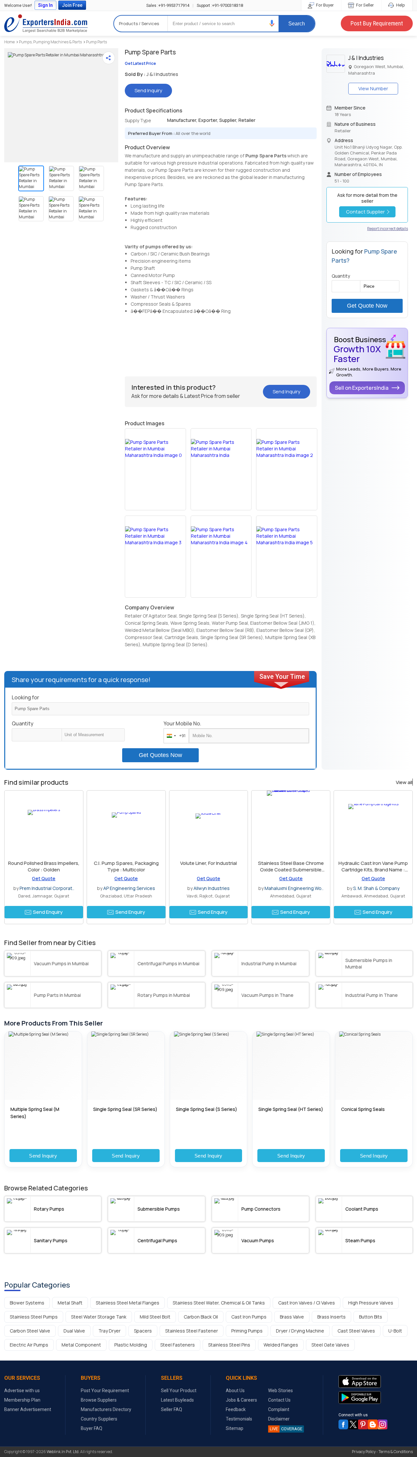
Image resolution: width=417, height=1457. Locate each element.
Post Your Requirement (105, 1390)
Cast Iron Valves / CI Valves (306, 1303)
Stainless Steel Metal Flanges (127, 1303)
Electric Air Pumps (29, 1345)
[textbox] (93, 734)
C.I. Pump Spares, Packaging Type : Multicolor (126, 866)
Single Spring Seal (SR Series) (125, 1109)
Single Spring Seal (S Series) (206, 1109)
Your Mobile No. (182, 723)
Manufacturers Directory (106, 1409)
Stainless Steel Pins (229, 1345)
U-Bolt (395, 1331)
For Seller (364, 5)
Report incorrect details (387, 228)
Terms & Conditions (396, 1451)
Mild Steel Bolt (155, 1317)
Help (400, 5)
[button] (272, 23)
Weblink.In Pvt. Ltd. (63, 1451)
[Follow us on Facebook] (343, 1424)
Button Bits (370, 1317)
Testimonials (239, 1418)
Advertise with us (22, 1390)
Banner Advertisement (27, 1409)
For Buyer (324, 5)
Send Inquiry (43, 1155)
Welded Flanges (281, 1345)
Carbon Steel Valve (30, 1331)
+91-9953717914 (167, 5)
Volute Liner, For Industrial (208, 863)
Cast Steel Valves (356, 1331)
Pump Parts (96, 42)
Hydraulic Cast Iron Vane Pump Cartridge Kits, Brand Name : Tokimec (373, 870)
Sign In (45, 5)
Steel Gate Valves (330, 1345)
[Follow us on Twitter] (353, 1424)
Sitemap (234, 1428)
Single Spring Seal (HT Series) (290, 1109)
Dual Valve (74, 1331)
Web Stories (280, 1390)
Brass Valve (292, 1317)
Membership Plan (22, 1400)
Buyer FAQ (91, 1428)
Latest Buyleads (177, 1400)
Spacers (143, 1331)
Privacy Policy (364, 1451)
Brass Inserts (331, 1317)
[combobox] (174, 736)
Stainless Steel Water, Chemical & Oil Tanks (219, 1303)
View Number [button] (373, 88)
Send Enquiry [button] (48, 912)
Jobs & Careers (241, 1400)
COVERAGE (286, 1428)
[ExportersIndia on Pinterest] (363, 1424)
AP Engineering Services (129, 888)
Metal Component (81, 1345)
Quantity (23, 723)
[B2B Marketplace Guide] (373, 1424)
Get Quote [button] (43, 878)
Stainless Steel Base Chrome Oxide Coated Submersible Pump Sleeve (291, 870)
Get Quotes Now (160, 755)
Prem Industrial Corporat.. (47, 888)
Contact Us (279, 1400)
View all (404, 782)
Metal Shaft (70, 1303)
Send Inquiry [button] (148, 90)
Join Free (72, 5)
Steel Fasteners (177, 1345)
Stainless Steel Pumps (34, 1317)
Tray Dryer (109, 1331)
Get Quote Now (367, 305)
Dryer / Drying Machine (300, 1331)
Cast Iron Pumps (248, 1317)
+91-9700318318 (220, 5)
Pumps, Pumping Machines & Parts (50, 42)
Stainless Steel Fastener (191, 1331)
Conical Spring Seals (363, 1109)
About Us (235, 1390)
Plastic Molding (130, 1345)
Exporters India (46, 23)
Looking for (25, 697)
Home (9, 42)
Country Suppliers (99, 1418)
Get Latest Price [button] (140, 63)
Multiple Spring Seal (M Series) (34, 1112)
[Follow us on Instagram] (382, 1424)
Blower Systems (27, 1303)
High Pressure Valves (370, 1303)
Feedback (236, 1409)
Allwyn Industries (212, 888)
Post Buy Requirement (377, 23)
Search (296, 23)
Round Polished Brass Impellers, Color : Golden (43, 866)
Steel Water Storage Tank (98, 1317)
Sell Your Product (178, 1390)
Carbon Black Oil (201, 1317)
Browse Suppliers (99, 1400)
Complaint (278, 1409)
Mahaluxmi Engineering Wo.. (294, 888)
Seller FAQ (171, 1409)
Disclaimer (279, 1418)
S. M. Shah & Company (376, 888)
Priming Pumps (247, 1331)
